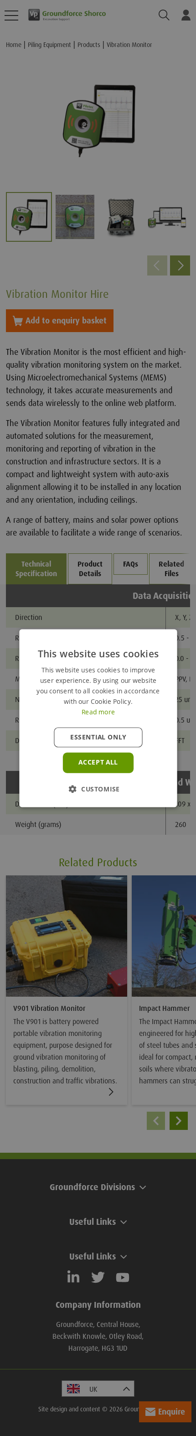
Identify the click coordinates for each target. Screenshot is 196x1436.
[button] (98, 788)
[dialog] (98, 718)
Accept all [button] (98, 762)
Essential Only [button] (98, 737)
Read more (97, 711)
